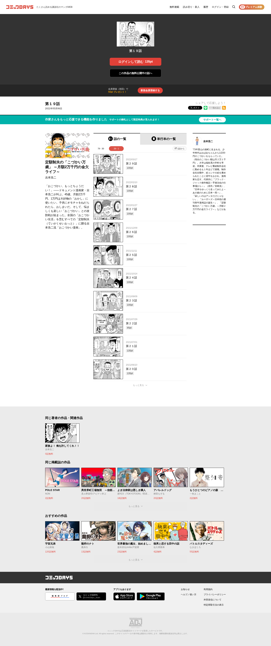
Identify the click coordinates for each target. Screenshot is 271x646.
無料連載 (174, 7)
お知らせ (185, 589)
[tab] (116, 139)
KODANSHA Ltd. (91, 634)
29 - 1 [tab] (116, 148)
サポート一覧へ (212, 119)
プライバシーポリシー (215, 594)
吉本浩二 (50, 177)
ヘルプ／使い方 (188, 594)
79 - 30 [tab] (101, 148)
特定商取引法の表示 (214, 605)
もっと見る (138, 385)
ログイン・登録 (220, 7)
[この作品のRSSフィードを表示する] (224, 108)
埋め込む (216, 108)
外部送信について (212, 599)
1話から (181, 148)
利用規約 (208, 589)
